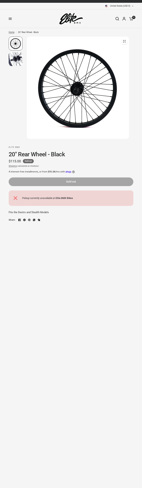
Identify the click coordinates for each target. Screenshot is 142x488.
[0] (130, 18)
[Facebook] (19, 220)
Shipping (13, 166)
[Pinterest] (29, 220)
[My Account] (124, 18)
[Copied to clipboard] (39, 220)
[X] (24, 220)
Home (11, 32)
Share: (12, 220)
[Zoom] (124, 41)
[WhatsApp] (34, 220)
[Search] (117, 18)
